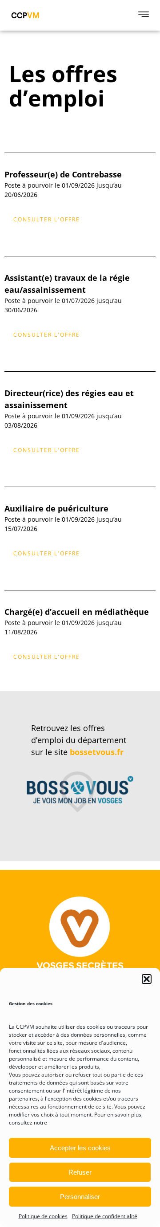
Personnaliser (80, 1196)
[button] (146, 979)
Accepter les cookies (80, 1148)
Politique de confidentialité (104, 1216)
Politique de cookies (43, 1216)
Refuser (80, 1172)
